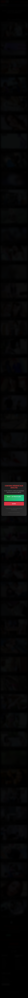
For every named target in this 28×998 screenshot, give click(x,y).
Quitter (14, 503)
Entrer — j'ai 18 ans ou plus (14, 498)
